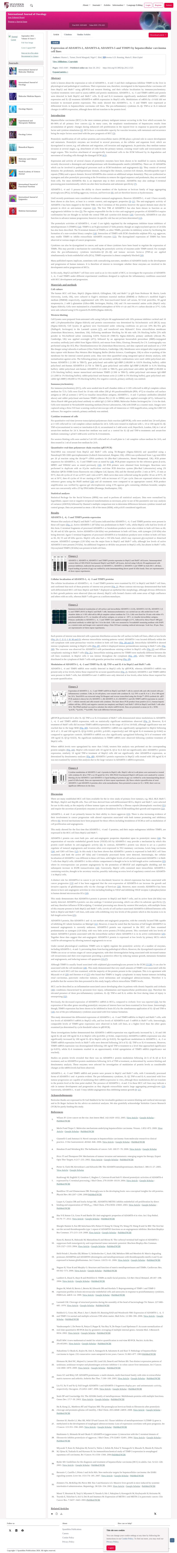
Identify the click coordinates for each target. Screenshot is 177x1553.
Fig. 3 (123, 672)
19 (99, 465)
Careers (65, 1533)
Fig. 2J (150, 649)
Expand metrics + (60, 72)
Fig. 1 (69, 525)
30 (53, 990)
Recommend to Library (29, 56)
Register (158, 5)
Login (148, 5)
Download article (157, 35)
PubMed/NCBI (63, 1121)
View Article (132, 1117)
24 (159, 838)
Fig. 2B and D (126, 642)
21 (164, 805)
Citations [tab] (68, 34)
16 (141, 255)
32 (65, 996)
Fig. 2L (88, 652)
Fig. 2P (127, 659)
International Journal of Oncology (27, 14)
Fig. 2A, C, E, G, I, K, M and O (66, 639)
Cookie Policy (127, 1539)
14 (79, 227)
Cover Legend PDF (28, 48)
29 (67, 974)
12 (94, 208)
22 (163, 808)
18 (112, 461)
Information (117, 5)
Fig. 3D (83, 728)
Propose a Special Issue (17, 22)
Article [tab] (56, 34)
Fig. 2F (96, 646)
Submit (169, 5)
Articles (107, 5)
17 (100, 329)
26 (119, 886)
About (86, 5)
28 (150, 964)
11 (133, 201)
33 (156, 1002)
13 (140, 218)
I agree (111, 1548)
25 (164, 861)
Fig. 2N (132, 656)
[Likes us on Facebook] (23, 1530)
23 (128, 814)
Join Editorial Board (16, 17)
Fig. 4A (70, 750)
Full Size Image (27, 43)
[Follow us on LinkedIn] (16, 1530)
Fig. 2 (114, 586)
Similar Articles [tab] (83, 34)
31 (150, 990)
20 (92, 481)
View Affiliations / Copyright (65, 61)
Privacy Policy (112, 1542)
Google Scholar (147, 1117)
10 (131, 214)
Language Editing (135, 5)
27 (105, 959)
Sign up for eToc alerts (29, 53)
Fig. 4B (90, 756)
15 (114, 236)
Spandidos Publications (71, 1529)
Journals (96, 5)
